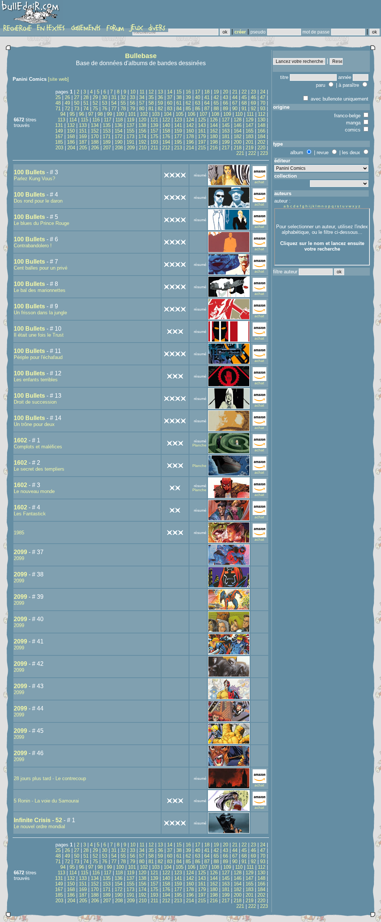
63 (197, 103)
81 (151, 108)
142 (190, 125)
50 (76, 103)
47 (262, 97)
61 (179, 103)
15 (179, 92)
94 (62, 114)
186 (71, 142)
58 (151, 103)
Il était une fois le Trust (39, 335)
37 (169, 97)
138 (142, 125)
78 (123, 108)
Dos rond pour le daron (38, 201)
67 (234, 103)
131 (59, 125)
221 (240, 153)
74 (86, 108)
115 (84, 120)
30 (104, 97)
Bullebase (141, 56)
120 (142, 120)
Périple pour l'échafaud (38, 357)
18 (206, 92)
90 (234, 108)
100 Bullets (29, 172)
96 (81, 114)
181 (226, 136)
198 (214, 142)
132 (71, 125)
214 (190, 147)
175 (154, 136)
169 (83, 136)
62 (188, 103)
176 (166, 136)
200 (237, 142)
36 (160, 97)
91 (244, 108)
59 (160, 103)
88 (216, 108)
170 (95, 136)
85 (188, 108)
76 (104, 108)
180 (214, 136)
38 (179, 97)
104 (168, 114)
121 (154, 120)
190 (118, 142)
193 (154, 142)
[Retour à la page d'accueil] (31, 14)
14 (169, 92)
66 (225, 103)
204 (71, 147)
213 (178, 147)
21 (234, 92)
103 (156, 114)
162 (214, 131)
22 (244, 92)
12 (151, 92)
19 (216, 92)
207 (107, 147)
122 (166, 120)
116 (96, 120)
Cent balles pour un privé (40, 268)
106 (191, 114)
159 (178, 131)
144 (214, 125)
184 (261, 136)
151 (83, 131)
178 (190, 136)
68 (244, 103)
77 (113, 108)
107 (203, 114)
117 (107, 120)
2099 (20, 552)
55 (123, 103)
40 (197, 97)
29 (95, 97)
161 (202, 131)
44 (234, 97)
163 (226, 131)
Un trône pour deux (34, 424)
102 (144, 114)
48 (58, 103)
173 (130, 136)
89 (225, 108)
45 (244, 97)
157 (154, 131)
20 (225, 92)
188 (95, 142)
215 (202, 147)
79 (132, 108)
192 (142, 142)
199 (226, 142)
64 (206, 103)
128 (237, 120)
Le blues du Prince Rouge (41, 223)
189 (107, 142)
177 (178, 136)
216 (214, 147)
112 (261, 114)
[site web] (58, 79)
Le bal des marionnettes (39, 290)
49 (67, 103)
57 (141, 103)
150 (71, 131)
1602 (20, 440)
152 (95, 131)
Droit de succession (35, 402)
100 (120, 114)
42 (216, 97)
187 (83, 142)
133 (83, 125)
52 (95, 103)
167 (59, 136)
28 (86, 97)
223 (264, 153)
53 (104, 103)
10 (132, 92)
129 (249, 120)
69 (253, 103)
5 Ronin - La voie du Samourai (46, 801)
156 (142, 131)
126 (214, 120)
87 (206, 108)
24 (262, 92)
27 (76, 97)
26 (67, 97)
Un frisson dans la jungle (40, 312)
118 (119, 120)
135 (107, 125)
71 (58, 108)
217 (226, 147)
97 (90, 114)
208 (119, 147)
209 (131, 147)
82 (160, 108)
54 (113, 103)
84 (179, 108)
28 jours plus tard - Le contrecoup (50, 778)
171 (107, 136)
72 (67, 108)
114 (73, 120)
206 (95, 147)
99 (109, 114)
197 (202, 142)
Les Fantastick (30, 513)
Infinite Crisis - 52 (38, 820)
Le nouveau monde (34, 491)
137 (130, 125)
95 (72, 114)
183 (249, 136)
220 (261, 147)
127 (226, 120)
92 (253, 108)
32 (123, 97)
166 (261, 131)
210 (143, 147)
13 (160, 92)
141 (178, 125)
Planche (199, 445)
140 (166, 125)
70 (262, 103)
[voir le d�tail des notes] (175, 174)
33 (132, 97)
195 (178, 142)
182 (237, 136)
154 (118, 131)
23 (253, 92)
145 (226, 125)
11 (142, 92)
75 (95, 108)
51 (86, 103)
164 (237, 131)
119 (130, 120)
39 (188, 97)
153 (107, 131)
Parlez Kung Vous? (34, 178)
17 (197, 92)
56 (132, 103)
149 (59, 131)
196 (190, 142)
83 (169, 108)
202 (261, 142)
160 (190, 131)
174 (142, 136)
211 (154, 147)
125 (202, 120)
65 (216, 103)
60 (169, 103)
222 (252, 153)
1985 (19, 532)
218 (237, 147)
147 (249, 125)
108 (215, 114)
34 (141, 97)
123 (178, 120)
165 (249, 131)
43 (225, 97)
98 (100, 114)
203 (59, 147)
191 (130, 142)
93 (262, 108)
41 (206, 97)
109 (227, 114)
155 (130, 131)
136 (118, 125)
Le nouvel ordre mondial (39, 826)
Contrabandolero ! (33, 245)
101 (132, 114)
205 (83, 147)
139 (154, 125)
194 (166, 142)
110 (239, 114)
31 (113, 97)
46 (253, 97)
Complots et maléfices (38, 446)
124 (190, 120)
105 (179, 114)
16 (188, 92)
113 (61, 120)
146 (237, 125)
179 (202, 136)
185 (59, 142)
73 (76, 108)
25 (58, 97)
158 (166, 131)
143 (202, 125)
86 (197, 108)
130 (261, 120)
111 (250, 114)
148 (261, 125)
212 (166, 147)
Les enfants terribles (36, 379)
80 (141, 108)
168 (71, 136)
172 (118, 136)
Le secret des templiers (39, 469)
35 (151, 97)
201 (249, 142)
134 (95, 125)
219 (249, 147)
